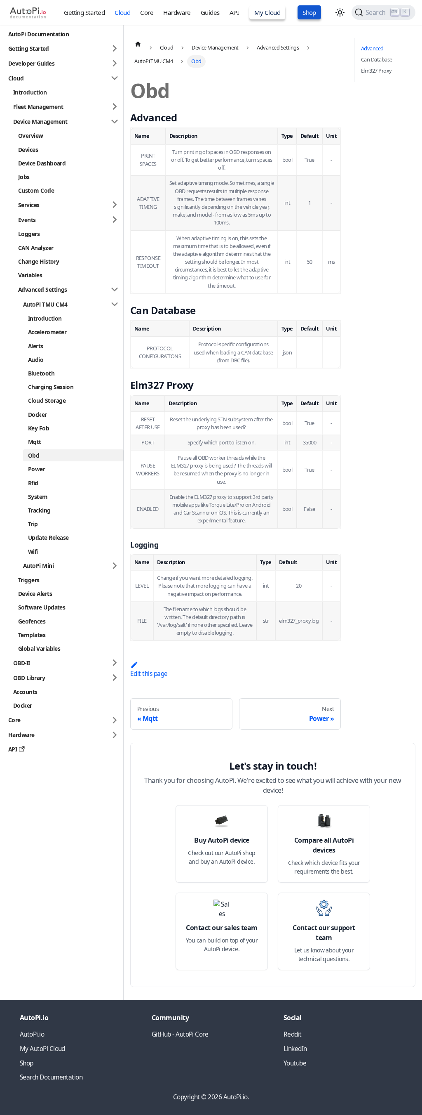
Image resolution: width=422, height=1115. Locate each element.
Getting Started (84, 12)
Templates (31, 635)
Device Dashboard (42, 163)
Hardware (177, 12)
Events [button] (27, 220)
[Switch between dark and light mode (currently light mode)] (340, 12)
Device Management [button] (40, 121)
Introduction (30, 92)
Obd (33, 455)
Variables (30, 275)
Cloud (122, 12)
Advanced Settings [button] (42, 289)
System (38, 497)
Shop (309, 12)
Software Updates (41, 607)
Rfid (33, 483)
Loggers (29, 234)
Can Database (376, 59)
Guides (210, 12)
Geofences (31, 621)
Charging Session (50, 387)
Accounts (25, 692)
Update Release (48, 537)
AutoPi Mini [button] (38, 565)
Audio (35, 360)
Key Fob (38, 428)
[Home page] (138, 44)
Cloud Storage (47, 400)
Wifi (33, 551)
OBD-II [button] (21, 663)
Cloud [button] (15, 78)
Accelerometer (47, 332)
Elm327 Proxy (376, 70)
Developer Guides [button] (31, 63)
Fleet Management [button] (38, 107)
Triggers (29, 580)
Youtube (295, 1063)
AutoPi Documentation (38, 34)
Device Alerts (35, 594)
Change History (38, 261)
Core (146, 12)
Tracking (39, 510)
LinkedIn (295, 1048)
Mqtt (34, 442)
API (234, 12)
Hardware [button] (21, 735)
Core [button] (14, 720)
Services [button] (29, 205)
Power (36, 469)
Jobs (24, 177)
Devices (28, 150)
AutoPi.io (32, 1034)
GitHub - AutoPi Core (180, 1034)
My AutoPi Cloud (42, 1048)
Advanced (372, 48)
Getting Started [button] (28, 48)
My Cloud (267, 12)
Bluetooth (41, 373)
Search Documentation (51, 1077)
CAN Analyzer (36, 248)
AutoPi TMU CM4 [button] (45, 304)
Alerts (35, 346)
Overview (30, 135)
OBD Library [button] (29, 678)
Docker (37, 414)
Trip (33, 524)
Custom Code (36, 190)
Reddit (293, 1034)
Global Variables (39, 648)
